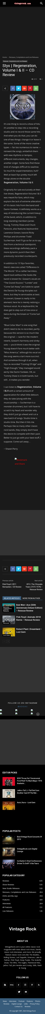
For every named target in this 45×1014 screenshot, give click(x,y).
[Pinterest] (32, 985)
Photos (37, 1001)
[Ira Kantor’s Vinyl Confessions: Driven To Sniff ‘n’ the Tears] (8, 864)
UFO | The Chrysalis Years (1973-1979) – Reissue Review (34, 587)
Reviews (6, 1004)
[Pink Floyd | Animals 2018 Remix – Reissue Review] (8, 620)
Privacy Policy (35, 1004)
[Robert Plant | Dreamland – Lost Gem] (8, 632)
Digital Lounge (17, 1004)
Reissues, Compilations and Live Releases (23, 57)
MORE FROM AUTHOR (31, 598)
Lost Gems (6, 635)
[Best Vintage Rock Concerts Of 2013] (8, 840)
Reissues (6, 623)
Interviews (12, 1001)
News (5, 1001)
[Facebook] (18, 985)
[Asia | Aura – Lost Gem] (8, 805)
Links (26, 1004)
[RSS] (38, 985)
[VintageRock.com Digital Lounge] (8, 852)
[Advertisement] (22, 30)
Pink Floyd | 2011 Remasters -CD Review (11, 585)
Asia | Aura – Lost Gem (26, 803)
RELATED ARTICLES (12, 598)
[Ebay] (11, 985)
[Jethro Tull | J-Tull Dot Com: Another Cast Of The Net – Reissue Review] (8, 793)
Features (30, 1001)
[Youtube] (25, 991)
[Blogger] (5, 985)
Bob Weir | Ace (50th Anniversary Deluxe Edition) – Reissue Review (29, 608)
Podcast (21, 1001)
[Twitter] (19, 991)
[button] (41, 3)
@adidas (23, 706)
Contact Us (18, 1006)
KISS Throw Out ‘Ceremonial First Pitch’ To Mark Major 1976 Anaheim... (29, 780)
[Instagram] (25, 985)
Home (4, 57)
